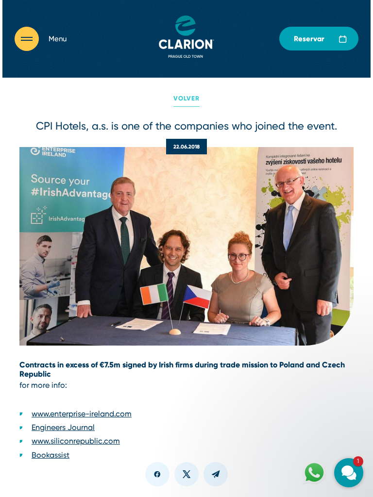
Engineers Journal (63, 427)
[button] (290, 355)
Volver (186, 98)
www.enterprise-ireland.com (82, 413)
